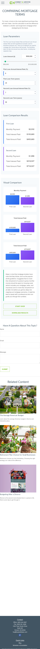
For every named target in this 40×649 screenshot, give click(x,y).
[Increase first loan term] (35, 82)
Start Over (20, 306)
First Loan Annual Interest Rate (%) (15, 69)
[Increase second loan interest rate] (35, 92)
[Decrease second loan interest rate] (35, 94)
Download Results (20, 313)
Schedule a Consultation (20, 645)
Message (3, 352)
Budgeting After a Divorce (10, 494)
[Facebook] (20, 635)
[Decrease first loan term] (35, 84)
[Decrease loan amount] (35, 57)
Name (2, 329)
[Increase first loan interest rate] (35, 72)
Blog (20, 643)
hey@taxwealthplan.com (20, 632)
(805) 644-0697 (22, 622)
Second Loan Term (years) (12, 98)
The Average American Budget (12, 415)
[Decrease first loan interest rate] (35, 75)
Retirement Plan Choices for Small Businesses (17, 455)
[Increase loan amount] (35, 55)
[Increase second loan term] (35, 101)
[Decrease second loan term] (35, 103)
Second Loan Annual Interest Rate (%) (16, 88)
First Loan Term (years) (11, 79)
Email (2, 340)
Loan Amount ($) (9, 56)
